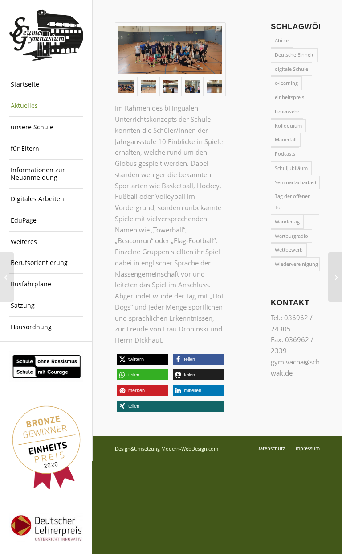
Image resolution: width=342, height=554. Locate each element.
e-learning (286, 82)
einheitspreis (289, 97)
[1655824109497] (215, 86)
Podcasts (285, 153)
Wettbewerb (289, 249)
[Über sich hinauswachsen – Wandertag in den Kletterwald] (335, 277)
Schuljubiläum (291, 168)
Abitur (282, 40)
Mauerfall (286, 139)
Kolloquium (288, 125)
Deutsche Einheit (294, 54)
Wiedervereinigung (296, 263)
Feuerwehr (287, 111)
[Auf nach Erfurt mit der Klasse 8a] (7, 277)
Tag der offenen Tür (293, 202)
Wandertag (287, 221)
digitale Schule (291, 69)
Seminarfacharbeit (296, 182)
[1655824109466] (170, 49)
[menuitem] (46, 84)
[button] (142, 359)
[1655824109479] (148, 86)
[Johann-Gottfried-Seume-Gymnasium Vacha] (46, 35)
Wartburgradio (291, 235)
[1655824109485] (170, 86)
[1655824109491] (193, 86)
